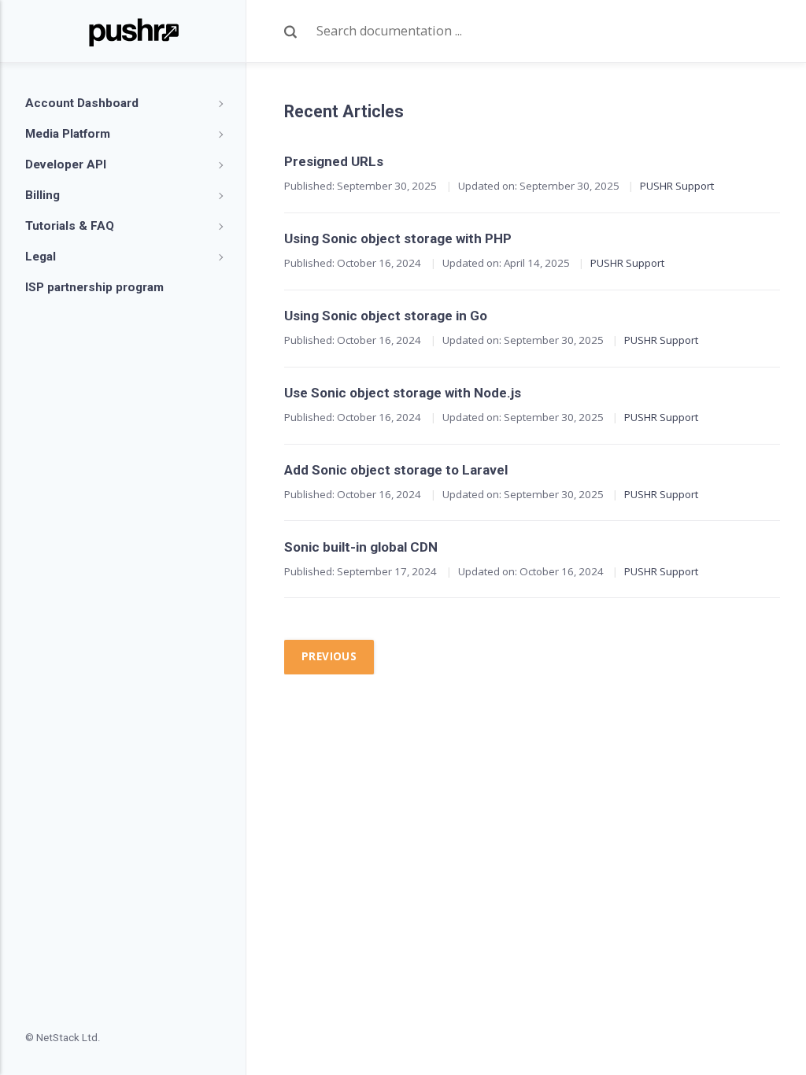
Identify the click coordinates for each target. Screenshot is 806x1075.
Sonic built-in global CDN (361, 547)
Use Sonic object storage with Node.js (402, 393)
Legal (40, 256)
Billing (42, 195)
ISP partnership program (94, 287)
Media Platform (67, 134)
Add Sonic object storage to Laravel (396, 470)
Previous (329, 656)
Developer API (65, 164)
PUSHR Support (677, 186)
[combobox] (548, 31)
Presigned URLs (333, 161)
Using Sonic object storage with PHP (398, 238)
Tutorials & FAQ (69, 226)
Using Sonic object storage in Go (385, 315)
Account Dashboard (82, 103)
